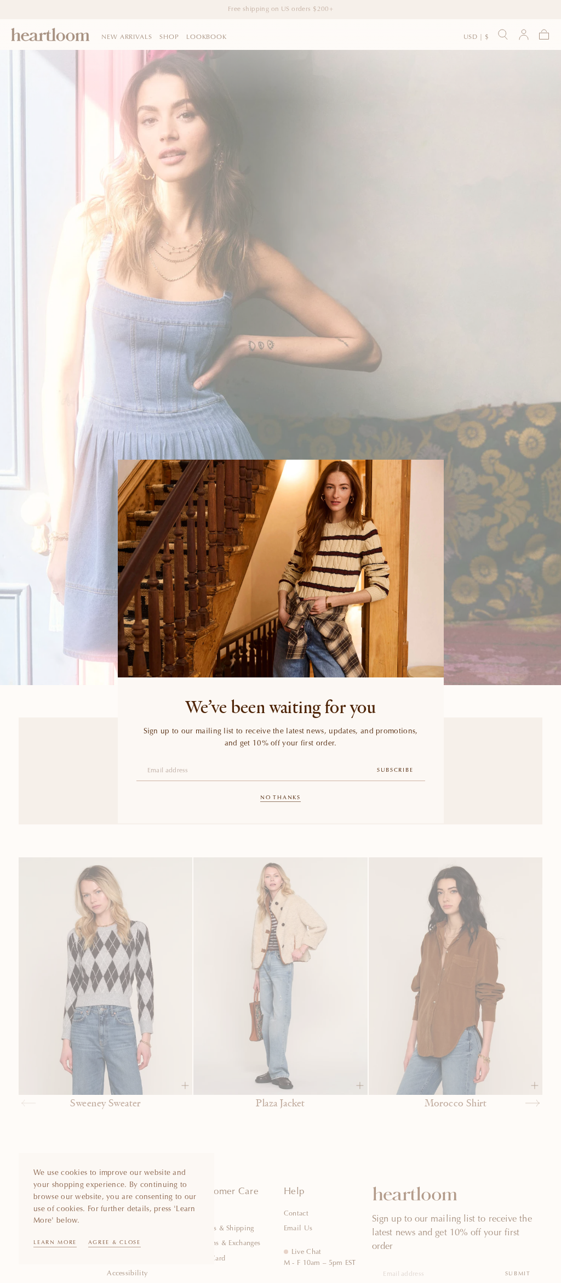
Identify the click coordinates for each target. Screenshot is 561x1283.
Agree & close (114, 1243)
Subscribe (395, 770)
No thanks (280, 798)
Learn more (55, 1243)
